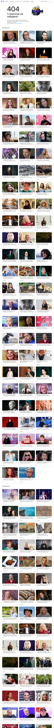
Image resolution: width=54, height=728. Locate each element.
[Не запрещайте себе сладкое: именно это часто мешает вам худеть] (27, 441)
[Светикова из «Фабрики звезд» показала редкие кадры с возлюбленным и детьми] (44, 682)
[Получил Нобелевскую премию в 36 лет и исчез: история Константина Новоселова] (27, 374)
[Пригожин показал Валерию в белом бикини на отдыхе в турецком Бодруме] (27, 631)
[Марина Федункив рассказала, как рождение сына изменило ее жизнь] (10, 357)
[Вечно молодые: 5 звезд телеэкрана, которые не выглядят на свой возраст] (10, 240)
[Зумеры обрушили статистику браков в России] (27, 357)
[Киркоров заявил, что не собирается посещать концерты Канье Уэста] (44, 509)
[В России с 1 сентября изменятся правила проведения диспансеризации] (27, 425)
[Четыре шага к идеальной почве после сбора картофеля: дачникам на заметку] (44, 173)
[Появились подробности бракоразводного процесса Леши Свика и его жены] (27, 324)
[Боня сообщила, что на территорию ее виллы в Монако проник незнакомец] (10, 290)
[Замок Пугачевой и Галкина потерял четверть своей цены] (10, 408)
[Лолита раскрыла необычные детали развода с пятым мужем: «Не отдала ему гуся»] (10, 425)
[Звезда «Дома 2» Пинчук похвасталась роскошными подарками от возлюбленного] (10, 475)
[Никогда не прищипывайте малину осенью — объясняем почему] (27, 89)
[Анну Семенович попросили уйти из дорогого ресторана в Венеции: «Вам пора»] (27, 55)
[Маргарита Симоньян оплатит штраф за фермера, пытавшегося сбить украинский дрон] (27, 341)
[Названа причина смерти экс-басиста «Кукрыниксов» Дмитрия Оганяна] (27, 307)
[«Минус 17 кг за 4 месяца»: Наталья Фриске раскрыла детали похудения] (27, 509)
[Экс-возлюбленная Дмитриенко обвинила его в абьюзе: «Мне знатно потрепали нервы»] (44, 441)
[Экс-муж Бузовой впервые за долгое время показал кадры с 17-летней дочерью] (44, 648)
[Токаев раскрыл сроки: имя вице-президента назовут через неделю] (27, 475)
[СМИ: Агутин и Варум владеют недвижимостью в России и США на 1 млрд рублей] (27, 106)
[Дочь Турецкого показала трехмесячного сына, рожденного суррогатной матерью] (27, 206)
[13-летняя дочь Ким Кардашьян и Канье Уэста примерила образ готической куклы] (44, 274)
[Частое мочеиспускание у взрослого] (44, 357)
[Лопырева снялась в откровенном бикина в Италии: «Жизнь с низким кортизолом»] (44, 408)
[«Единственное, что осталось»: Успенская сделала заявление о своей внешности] (44, 156)
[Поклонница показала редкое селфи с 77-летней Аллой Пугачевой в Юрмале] (44, 698)
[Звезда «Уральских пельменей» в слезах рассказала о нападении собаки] (44, 106)
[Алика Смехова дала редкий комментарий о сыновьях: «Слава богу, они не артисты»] (44, 374)
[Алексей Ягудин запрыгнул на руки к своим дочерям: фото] (27, 408)
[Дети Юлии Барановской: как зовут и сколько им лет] (10, 122)
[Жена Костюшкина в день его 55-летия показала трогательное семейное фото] (10, 441)
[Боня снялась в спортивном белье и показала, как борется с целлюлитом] (44, 458)
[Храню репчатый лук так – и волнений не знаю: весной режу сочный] (27, 290)
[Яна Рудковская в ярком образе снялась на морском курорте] (44, 307)
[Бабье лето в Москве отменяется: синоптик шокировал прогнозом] (10, 614)
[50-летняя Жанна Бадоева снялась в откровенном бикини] (10, 190)
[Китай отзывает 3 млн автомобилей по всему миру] (27, 173)
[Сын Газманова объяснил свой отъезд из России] (44, 38)
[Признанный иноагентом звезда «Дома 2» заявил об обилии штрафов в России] (27, 190)
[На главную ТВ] (3, 1)
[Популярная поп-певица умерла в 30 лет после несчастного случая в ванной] (44, 55)
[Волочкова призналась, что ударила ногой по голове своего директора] (10, 665)
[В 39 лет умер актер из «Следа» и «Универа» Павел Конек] (27, 156)
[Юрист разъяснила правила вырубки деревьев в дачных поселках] (44, 542)
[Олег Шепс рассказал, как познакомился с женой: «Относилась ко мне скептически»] (27, 559)
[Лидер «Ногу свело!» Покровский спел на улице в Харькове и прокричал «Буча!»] (10, 223)
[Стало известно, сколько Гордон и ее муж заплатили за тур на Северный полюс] (10, 682)
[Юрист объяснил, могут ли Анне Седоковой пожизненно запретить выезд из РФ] (44, 665)
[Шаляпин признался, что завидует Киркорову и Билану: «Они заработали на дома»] (10, 139)
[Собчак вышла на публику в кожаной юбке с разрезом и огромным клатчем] (27, 492)
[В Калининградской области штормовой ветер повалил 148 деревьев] (44, 492)
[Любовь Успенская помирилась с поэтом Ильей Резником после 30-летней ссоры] (10, 559)
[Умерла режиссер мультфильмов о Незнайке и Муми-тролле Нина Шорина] (27, 122)
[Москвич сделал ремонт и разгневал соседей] (10, 525)
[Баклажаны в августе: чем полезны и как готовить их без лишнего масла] (10, 648)
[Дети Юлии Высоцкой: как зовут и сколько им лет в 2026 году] (10, 106)
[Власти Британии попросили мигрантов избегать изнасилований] (27, 614)
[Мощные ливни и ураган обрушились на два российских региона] (27, 139)
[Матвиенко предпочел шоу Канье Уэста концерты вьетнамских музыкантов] (27, 542)
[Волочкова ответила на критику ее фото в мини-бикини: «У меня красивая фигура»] (44, 341)
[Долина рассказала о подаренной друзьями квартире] (10, 324)
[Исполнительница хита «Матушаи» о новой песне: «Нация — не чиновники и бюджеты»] (44, 324)
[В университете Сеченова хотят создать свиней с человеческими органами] (27, 682)
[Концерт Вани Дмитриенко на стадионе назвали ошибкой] (44, 290)
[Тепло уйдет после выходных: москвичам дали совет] (10, 341)
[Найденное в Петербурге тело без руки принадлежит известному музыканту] (44, 89)
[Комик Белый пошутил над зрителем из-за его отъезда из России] (44, 559)
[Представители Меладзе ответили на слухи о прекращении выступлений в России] (27, 525)
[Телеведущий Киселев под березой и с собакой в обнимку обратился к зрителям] (10, 38)
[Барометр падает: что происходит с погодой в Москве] (10, 542)
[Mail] (1, 1)
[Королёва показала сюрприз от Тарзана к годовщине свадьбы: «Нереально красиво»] (10, 598)
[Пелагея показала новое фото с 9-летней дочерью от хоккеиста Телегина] (44, 72)
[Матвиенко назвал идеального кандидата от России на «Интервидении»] (10, 307)
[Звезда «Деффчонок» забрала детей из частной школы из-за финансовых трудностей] (27, 391)
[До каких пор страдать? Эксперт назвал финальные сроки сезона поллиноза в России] (10, 698)
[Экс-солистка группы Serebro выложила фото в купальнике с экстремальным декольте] (10, 374)
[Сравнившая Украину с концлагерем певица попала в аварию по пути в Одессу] (10, 156)
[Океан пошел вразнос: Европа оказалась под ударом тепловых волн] (27, 598)
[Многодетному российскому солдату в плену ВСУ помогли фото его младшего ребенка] (27, 72)
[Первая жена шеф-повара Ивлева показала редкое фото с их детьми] (10, 72)
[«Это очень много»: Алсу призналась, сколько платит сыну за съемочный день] (44, 122)
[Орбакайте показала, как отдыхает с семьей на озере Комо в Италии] (27, 698)
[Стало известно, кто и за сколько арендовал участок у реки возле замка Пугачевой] (44, 206)
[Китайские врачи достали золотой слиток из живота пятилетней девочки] (10, 458)
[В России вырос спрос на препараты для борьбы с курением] (10, 274)
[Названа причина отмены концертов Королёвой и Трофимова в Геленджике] (10, 55)
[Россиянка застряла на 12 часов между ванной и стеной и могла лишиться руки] (10, 509)
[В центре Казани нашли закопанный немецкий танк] (44, 614)
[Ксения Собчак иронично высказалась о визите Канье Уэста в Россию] (10, 492)
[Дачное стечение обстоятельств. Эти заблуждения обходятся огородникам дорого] (27, 648)
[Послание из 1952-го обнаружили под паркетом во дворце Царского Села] (44, 598)
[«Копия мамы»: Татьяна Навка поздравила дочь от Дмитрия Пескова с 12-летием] (10, 173)
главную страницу (18, 23)
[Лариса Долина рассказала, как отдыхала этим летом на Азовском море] (27, 458)
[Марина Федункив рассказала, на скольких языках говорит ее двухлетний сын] (10, 631)
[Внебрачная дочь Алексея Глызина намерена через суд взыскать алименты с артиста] (44, 581)
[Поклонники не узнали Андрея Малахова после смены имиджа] (27, 257)
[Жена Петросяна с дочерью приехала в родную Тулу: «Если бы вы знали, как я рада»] (44, 223)
